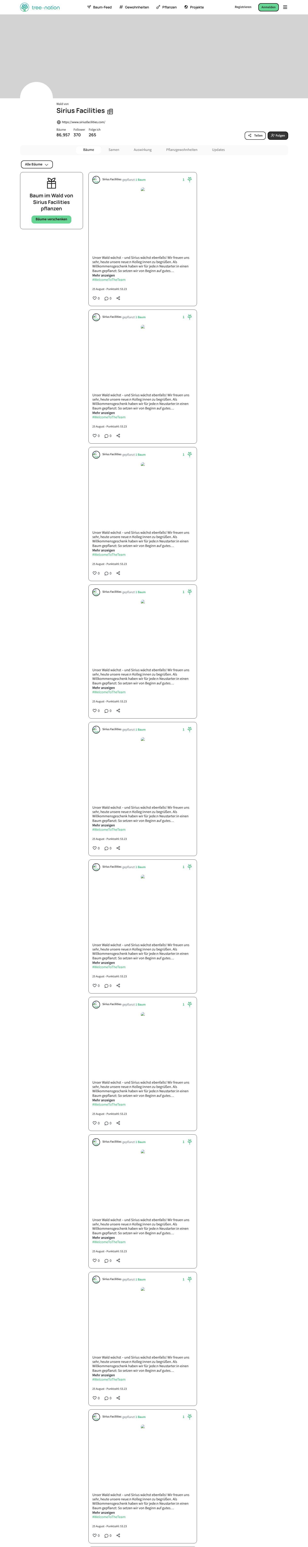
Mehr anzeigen (103, 275)
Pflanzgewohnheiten (181, 149)
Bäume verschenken (51, 219)
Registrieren (243, 7)
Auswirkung (143, 149)
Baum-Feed (102, 7)
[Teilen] (118, 298)
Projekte (197, 7)
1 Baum (140, 180)
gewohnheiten (137, 7)
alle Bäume (33, 164)
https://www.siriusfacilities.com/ (83, 122)
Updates (218, 149)
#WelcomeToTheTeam (109, 279)
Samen (114, 149)
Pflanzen (169, 7)
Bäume (88, 149)
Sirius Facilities (112, 180)
